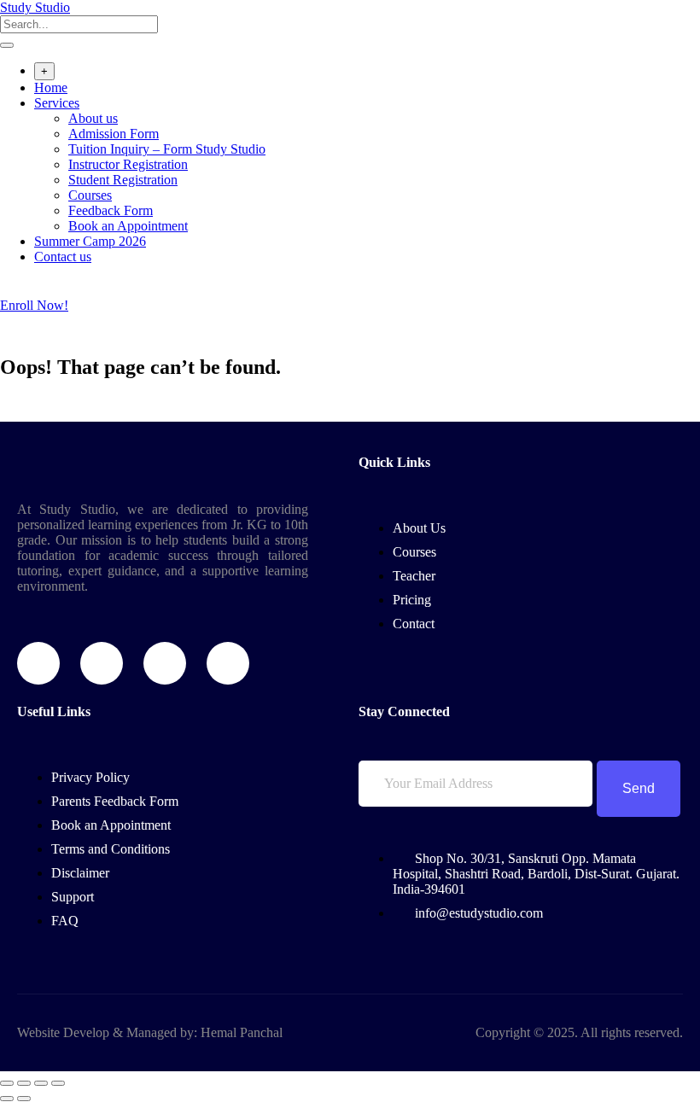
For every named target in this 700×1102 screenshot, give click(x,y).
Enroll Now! (34, 305)
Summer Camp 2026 (90, 241)
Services (56, 103)
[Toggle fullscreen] (24, 1083)
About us (93, 118)
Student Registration (123, 179)
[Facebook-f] (38, 663)
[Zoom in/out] (7, 1083)
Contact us (62, 256)
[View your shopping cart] (9, 290)
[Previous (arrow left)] (7, 1098)
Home (50, 87)
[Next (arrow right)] (24, 1098)
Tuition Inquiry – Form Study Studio (166, 149)
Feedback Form (110, 210)
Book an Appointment (128, 226)
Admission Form (113, 133)
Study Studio (35, 7)
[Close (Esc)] (58, 1083)
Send (638, 788)
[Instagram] (164, 663)
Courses (90, 195)
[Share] (41, 1083)
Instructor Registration (128, 164)
